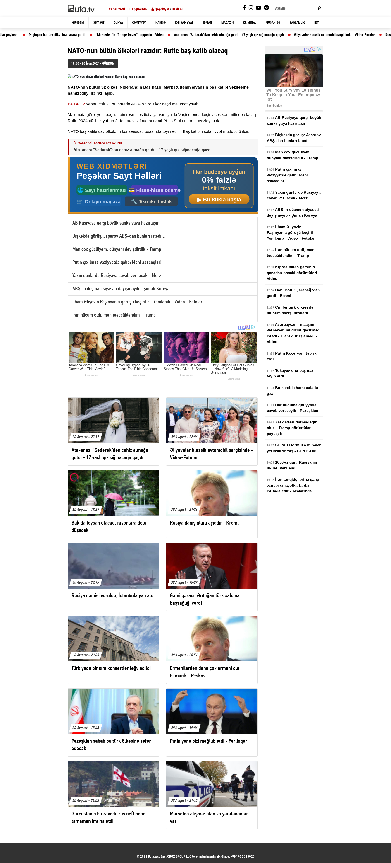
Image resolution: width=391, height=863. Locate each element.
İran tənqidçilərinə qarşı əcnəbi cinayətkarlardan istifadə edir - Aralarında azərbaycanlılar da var (293, 488)
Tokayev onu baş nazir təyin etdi (291, 373)
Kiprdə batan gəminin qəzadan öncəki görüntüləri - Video (293, 273)
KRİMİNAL (249, 22)
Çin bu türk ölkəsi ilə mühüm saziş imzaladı (290, 310)
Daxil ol (177, 9)
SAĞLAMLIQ (297, 22)
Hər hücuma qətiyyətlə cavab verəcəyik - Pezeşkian (292, 408)
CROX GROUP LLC (179, 856)
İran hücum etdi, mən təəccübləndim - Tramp (114, 315)
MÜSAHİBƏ (273, 22)
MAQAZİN (227, 22)
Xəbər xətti (117, 9)
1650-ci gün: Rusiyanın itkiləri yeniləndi (292, 465)
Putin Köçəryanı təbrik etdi (292, 356)
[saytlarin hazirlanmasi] (163, 186)
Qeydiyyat (161, 9)
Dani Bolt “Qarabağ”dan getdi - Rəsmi (293, 293)
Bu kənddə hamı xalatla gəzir (292, 391)
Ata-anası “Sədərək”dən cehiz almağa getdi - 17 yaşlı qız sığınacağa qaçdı (181, 35)
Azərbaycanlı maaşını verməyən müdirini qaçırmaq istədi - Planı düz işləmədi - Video (293, 333)
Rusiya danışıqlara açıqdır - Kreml (363, 35)
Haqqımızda (138, 9)
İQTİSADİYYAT (184, 22)
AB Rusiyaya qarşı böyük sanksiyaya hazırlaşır (115, 223)
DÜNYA (118, 22)
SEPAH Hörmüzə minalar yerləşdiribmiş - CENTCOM (294, 448)
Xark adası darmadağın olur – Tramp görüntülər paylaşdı (292, 428)
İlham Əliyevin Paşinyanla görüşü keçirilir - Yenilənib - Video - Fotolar (137, 302)
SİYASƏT (99, 22)
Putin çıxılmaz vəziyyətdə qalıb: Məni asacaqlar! (117, 262)
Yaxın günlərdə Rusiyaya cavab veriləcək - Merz (116, 275)
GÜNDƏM (78, 22)
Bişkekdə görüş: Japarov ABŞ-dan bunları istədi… (118, 236)
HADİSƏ (160, 22)
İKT (316, 22)
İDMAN (207, 22)
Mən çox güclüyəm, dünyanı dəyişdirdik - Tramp (116, 249)
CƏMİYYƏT (139, 22)
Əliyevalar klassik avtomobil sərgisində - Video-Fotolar (287, 35)
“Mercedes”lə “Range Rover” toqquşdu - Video (82, 35)
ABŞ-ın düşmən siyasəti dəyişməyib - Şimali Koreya (120, 289)
